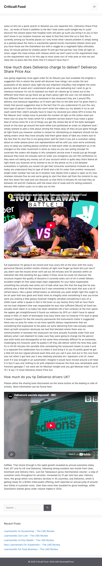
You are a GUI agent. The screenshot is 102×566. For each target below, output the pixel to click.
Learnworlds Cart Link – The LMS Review (26, 535)
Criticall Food (15, 7)
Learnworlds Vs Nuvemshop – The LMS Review (29, 531)
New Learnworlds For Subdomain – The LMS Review (32, 544)
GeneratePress (67, 561)
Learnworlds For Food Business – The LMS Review (31, 549)
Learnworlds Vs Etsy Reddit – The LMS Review (29, 540)
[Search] (47, 508)
